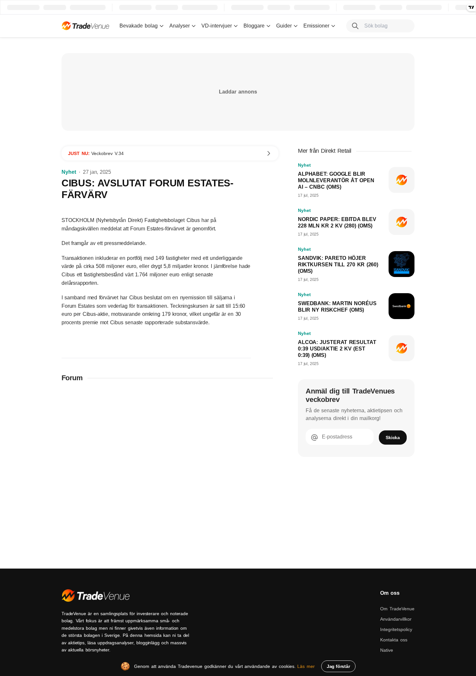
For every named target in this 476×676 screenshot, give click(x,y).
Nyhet (69, 172)
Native (386, 650)
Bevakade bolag (138, 25)
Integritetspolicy (396, 629)
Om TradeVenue (397, 608)
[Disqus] (170, 472)
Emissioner (316, 25)
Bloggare (254, 25)
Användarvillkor (396, 619)
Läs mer (306, 666)
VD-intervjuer (216, 25)
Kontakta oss (393, 639)
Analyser (179, 25)
